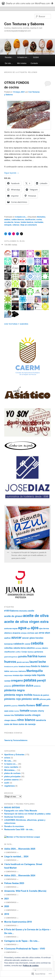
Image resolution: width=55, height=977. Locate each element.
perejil (41, 680)
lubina (6, 671)
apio (36, 633)
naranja (27, 675)
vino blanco (26, 719)
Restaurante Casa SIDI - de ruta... (19, 829)
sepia (6, 711)
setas (11, 711)
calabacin (18, 643)
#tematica (41, 216)
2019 (6, 914)
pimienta (37, 686)
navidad (7, 681)
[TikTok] (21, 233)
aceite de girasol (13, 616)
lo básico (43, 666)
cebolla (37, 643)
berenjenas (8, 644)
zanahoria (41, 720)
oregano (17, 680)
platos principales (12, 776)
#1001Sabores (11, 610)
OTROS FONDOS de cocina (16, 84)
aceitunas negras (10, 628)
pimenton (8, 686)
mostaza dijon (18, 675)
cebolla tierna (19, 647)
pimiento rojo (12, 699)
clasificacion (30, 219)
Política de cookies (31, 965)
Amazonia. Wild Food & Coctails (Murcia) (25, 890)
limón (34, 666)
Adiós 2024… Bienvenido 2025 (19, 848)
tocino (16, 711)
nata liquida (38, 675)
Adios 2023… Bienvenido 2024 (19, 875)
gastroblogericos (10, 657)
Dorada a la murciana (14, 826)
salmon (45, 705)
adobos (7, 219)
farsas (17, 222)
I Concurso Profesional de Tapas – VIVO (24, 948)
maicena (22, 671)
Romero (30, 705)
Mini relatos (21, 63)
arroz (41, 632)
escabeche (8, 222)
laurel (33, 661)
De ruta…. (9, 63)
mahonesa (14, 671)
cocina (39, 219)
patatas (30, 680)
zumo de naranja (27, 724)
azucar (16, 637)
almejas (24, 633)
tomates (19, 715)
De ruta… (8, 760)
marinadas (38, 222)
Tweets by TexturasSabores (15, 740)
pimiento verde (30, 699)
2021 (6, 898)
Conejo (24, 651)
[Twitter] (5, 233)
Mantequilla (34, 670)
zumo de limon (11, 724)
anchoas (30, 633)
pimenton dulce (22, 685)
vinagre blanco (10, 720)
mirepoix (8, 224)
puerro (7, 705)
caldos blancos (17, 219)
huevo (42, 656)
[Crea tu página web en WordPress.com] (27, 3)
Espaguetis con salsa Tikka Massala (20, 810)
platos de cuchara (12, 773)
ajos (35, 627)
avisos (7, 757)
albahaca (8, 633)
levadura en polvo (11, 666)
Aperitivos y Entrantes (14, 754)
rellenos (15, 224)
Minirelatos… (10, 770)
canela (27, 643)
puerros (14, 705)
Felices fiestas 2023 (14, 883)
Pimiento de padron (41, 695)
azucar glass (28, 637)
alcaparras (16, 633)
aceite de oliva (36, 615)
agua (22, 627)
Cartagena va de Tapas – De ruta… (21, 940)
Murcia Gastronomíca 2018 (18, 921)
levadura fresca (24, 666)
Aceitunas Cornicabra (14, 816)
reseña (22, 705)
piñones (43, 699)
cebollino (30, 647)
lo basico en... (21, 216)
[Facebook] (9, 233)
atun (47, 632)
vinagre (36, 715)
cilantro (45, 648)
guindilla (22, 656)
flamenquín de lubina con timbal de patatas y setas (27, 813)
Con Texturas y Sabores (24, 23)
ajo (28, 628)
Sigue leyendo (11, 172)
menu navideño (11, 766)
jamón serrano (23, 662)
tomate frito (9, 715)
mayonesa (8, 675)
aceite (31, 610)
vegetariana (9, 785)
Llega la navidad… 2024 (16, 856)
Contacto (34, 63)
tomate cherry (37, 710)
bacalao (39, 637)
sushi (6, 782)
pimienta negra (14, 690)
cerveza (38, 648)
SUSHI (36, 57)
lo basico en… (23, 57)
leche (42, 661)
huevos (10, 661)
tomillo (28, 715)
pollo (48, 699)
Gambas (31, 652)
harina (32, 656)
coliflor (18, 652)
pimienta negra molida (18, 694)
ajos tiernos (44, 628)
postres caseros (11, 779)
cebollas (8, 647)
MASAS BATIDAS (12, 807)
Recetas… (9, 57)
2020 (6, 906)
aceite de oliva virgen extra (26, 621)
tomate (24, 710)
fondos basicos (27, 222)
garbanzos (38, 651)
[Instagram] (13, 233)
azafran (7, 638)
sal (39, 704)
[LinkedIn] (17, 233)
